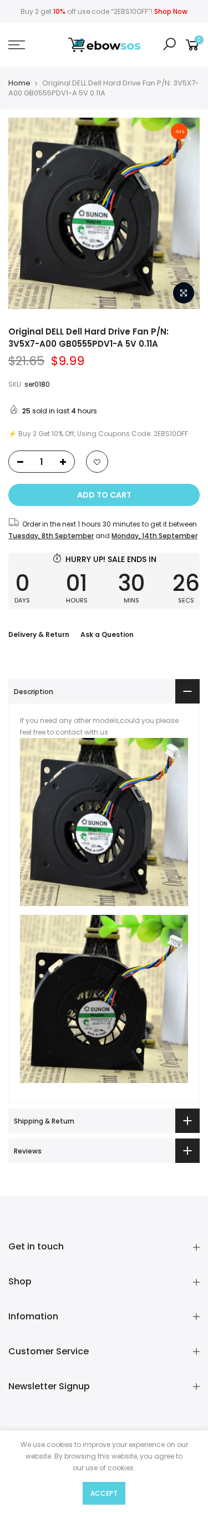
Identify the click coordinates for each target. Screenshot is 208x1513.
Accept (104, 1493)
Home (19, 83)
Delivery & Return (38, 634)
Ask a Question (107, 634)
